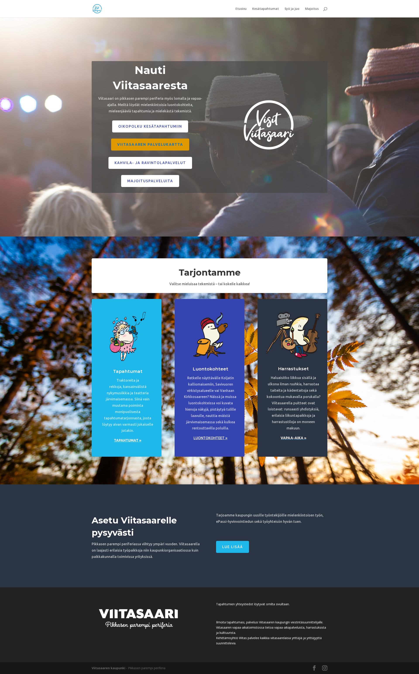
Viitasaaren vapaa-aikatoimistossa (240, 627)
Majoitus (312, 9)
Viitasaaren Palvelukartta (150, 144)
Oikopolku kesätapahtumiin (150, 126)
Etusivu (241, 9)
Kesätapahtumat (265, 9)
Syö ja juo (292, 9)
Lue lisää (232, 547)
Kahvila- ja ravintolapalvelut (150, 163)
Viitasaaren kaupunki (108, 668)
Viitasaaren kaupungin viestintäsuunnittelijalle (291, 622)
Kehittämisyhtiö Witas (231, 638)
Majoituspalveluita (150, 181)
